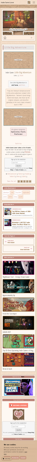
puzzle (20, 197)
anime (10, 197)
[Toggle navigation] (34, 2)
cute (12, 192)
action (5, 197)
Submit (24, 176)
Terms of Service (19, 170)
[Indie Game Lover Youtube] (18, 414)
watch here (22, 85)
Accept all (23, 458)
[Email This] (27, 181)
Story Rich (18, 192)
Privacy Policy (31, 432)
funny (15, 197)
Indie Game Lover (7, 3)
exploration (26, 192)
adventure (6, 192)
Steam (21, 75)
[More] (30, 181)
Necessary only (15, 458)
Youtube (27, 174)
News (18, 176)
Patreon (27, 152)
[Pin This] (24, 181)
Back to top (18, 143)
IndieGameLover (12, 174)
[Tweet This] (18, 181)
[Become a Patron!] (18, 405)
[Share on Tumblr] (21, 181)
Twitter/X (12, 176)
